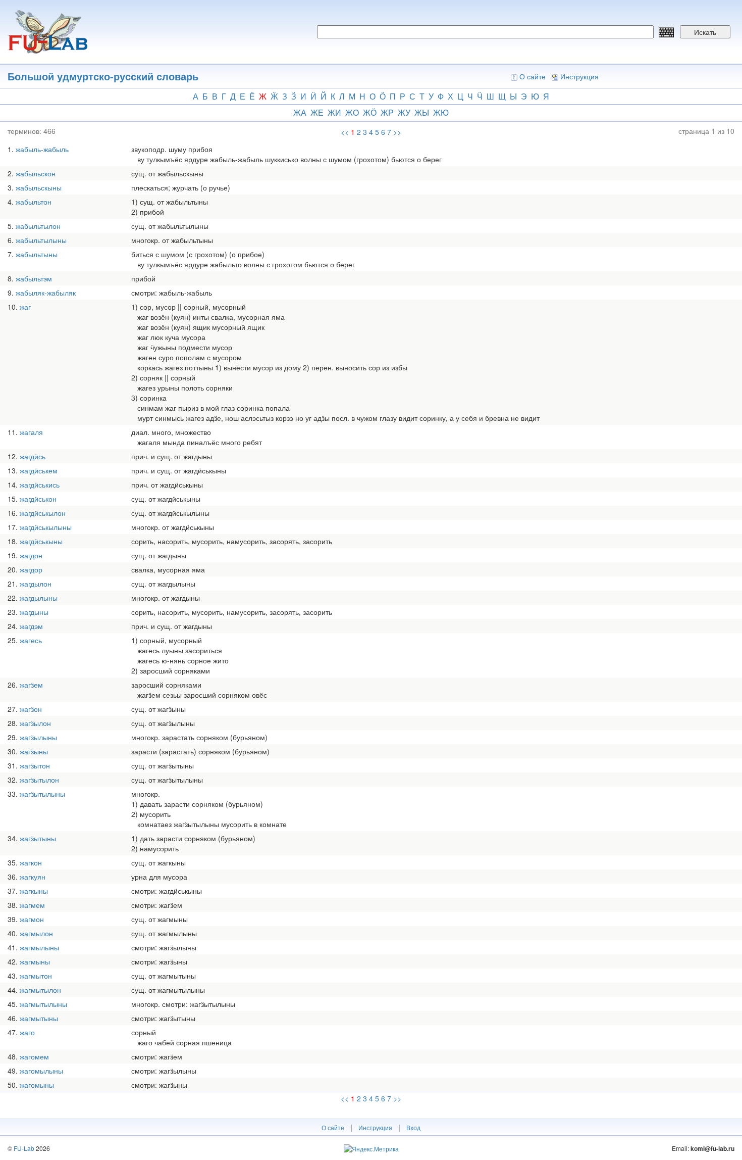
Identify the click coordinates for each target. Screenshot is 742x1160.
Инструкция (579, 76)
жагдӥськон (38, 499)
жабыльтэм (34, 278)
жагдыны (34, 612)
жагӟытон (35, 765)
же (317, 112)
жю (441, 112)
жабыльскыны (39, 187)
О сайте (532, 76)
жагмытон (36, 976)
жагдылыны (39, 598)
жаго (27, 1032)
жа (299, 112)
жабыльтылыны (41, 240)
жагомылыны (41, 1071)
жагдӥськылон (43, 513)
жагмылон (36, 933)
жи (334, 112)
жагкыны (34, 891)
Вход (413, 1127)
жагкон (31, 862)
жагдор (31, 569)
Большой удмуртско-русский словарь (103, 76)
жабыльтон (33, 202)
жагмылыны (39, 947)
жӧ (370, 112)
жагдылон (35, 583)
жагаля (31, 432)
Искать (705, 32)
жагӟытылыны (42, 794)
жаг (25, 307)
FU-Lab (24, 1148)
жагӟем (31, 685)
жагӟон (31, 709)
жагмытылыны (43, 1004)
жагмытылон (40, 990)
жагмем (32, 905)
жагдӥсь (32, 456)
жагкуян (32, 877)
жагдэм (31, 626)
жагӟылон (35, 723)
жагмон (32, 919)
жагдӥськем (39, 470)
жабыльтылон (38, 226)
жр (387, 112)
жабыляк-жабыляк (46, 292)
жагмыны (35, 961)
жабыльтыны (37, 254)
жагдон (31, 555)
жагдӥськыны (41, 541)
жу (404, 112)
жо (352, 112)
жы (421, 112)
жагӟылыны (38, 737)
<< (345, 132)
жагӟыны (34, 751)
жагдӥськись (40, 484)
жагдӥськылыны (46, 527)
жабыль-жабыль (42, 149)
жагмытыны (39, 1018)
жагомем (34, 1056)
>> (397, 132)
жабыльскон (36, 173)
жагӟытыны (38, 838)
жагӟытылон (39, 780)
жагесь (31, 640)
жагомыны (37, 1085)
